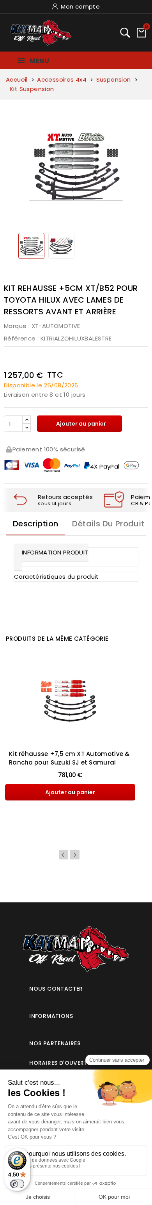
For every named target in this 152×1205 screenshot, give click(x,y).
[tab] (76, 985)
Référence (20, 338)
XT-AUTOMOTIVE (56, 326)
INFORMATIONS (51, 1016)
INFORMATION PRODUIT (55, 552)
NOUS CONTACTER (56, 989)
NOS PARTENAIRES (54, 1043)
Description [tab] (35, 523)
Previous (63, 854)
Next (75, 854)
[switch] (17, 1184)
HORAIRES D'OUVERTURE (63, 1063)
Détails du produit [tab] (108, 523)
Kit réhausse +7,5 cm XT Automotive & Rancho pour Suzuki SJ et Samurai (69, 758)
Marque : (17, 326)
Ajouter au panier (80, 424)
